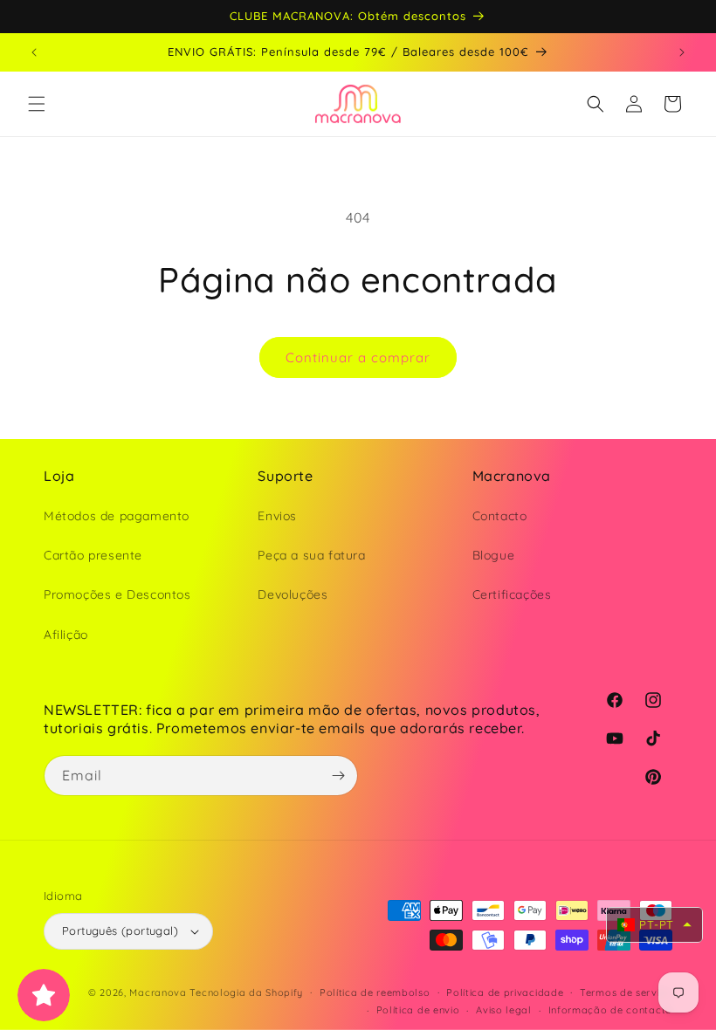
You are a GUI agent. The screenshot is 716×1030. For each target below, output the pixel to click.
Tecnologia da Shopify (246, 992)
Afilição (66, 634)
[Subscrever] (338, 775)
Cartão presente (93, 555)
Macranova (157, 992)
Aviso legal (504, 1010)
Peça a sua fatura (311, 555)
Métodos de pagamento (116, 516)
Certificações (512, 594)
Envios (277, 516)
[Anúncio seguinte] (682, 52)
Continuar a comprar (358, 357)
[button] (36, 104)
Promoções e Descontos (117, 594)
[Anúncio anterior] (34, 52)
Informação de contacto (610, 1010)
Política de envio (418, 1010)
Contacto (499, 516)
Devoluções (292, 594)
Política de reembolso (375, 992)
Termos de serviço (626, 992)
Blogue (493, 555)
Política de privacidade (504, 992)
